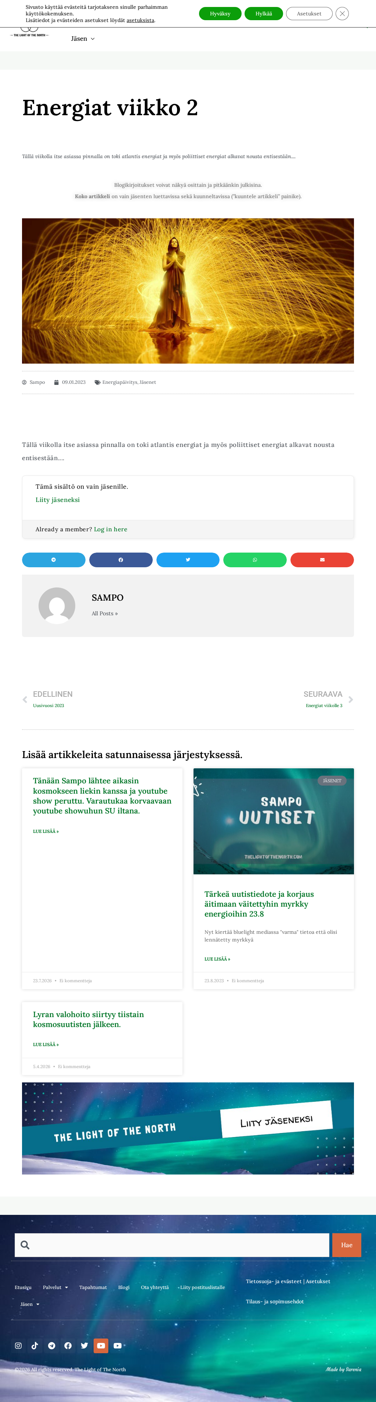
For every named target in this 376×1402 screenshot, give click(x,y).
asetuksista (140, 20)
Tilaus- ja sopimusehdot (275, 1301)
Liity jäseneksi (58, 500)
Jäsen (79, 38)
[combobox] (172, 1245)
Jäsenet (148, 382)
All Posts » (105, 613)
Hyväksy (220, 13)
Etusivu (23, 1287)
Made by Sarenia (343, 1369)
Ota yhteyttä (155, 1287)
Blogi (124, 1287)
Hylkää (264, 13)
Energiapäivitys (119, 382)
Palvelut (52, 1287)
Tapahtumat (93, 1287)
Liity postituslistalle (202, 1287)
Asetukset (318, 1281)
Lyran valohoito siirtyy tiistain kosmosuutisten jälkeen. (88, 1019)
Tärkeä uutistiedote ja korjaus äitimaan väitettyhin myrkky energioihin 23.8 (259, 904)
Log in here (111, 529)
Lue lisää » (46, 831)
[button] (54, 560)
